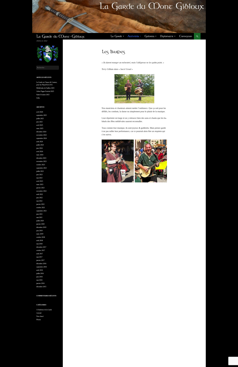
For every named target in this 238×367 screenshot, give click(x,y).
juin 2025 (39, 122)
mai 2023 (39, 178)
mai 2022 (39, 201)
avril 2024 (39, 151)
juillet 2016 (40, 273)
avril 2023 (39, 181)
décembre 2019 (41, 227)
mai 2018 (39, 244)
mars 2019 (39, 234)
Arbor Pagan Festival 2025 (45, 91)
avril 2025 (39, 125)
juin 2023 (39, 175)
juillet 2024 (40, 145)
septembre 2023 (41, 168)
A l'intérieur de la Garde (44, 310)
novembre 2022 (41, 191)
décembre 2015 (41, 287)
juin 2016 (39, 277)
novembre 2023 (41, 161)
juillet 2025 (40, 118)
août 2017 (39, 254)
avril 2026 (39, 112)
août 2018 (39, 240)
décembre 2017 (41, 247)
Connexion (185, 36)
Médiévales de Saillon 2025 (45, 88)
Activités (133, 36)
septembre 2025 (41, 115)
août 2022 (39, 194)
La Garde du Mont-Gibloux (60, 36)
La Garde (116, 36)
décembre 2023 (41, 158)
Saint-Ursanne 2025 (42, 95)
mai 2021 (39, 217)
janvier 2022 (40, 204)
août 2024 (39, 142)
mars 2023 (39, 184)
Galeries (149, 36)
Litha (38, 98)
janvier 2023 (40, 188)
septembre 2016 (41, 267)
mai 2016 (39, 280)
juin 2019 (39, 231)
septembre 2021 (41, 211)
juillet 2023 (40, 171)
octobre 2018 (40, 237)
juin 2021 (39, 214)
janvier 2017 (40, 260)
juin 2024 (39, 148)
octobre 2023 (40, 165)
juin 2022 (39, 198)
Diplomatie (166, 36)
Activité (38, 313)
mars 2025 (39, 128)
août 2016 (39, 270)
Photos (38, 320)
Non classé (40, 316)
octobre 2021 (40, 207)
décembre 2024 (41, 132)
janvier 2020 (40, 224)
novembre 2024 (41, 135)
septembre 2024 (41, 138)
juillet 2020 (40, 221)
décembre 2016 (41, 264)
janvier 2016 (40, 283)
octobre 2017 (40, 250)
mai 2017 (39, 257)
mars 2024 (39, 155)
